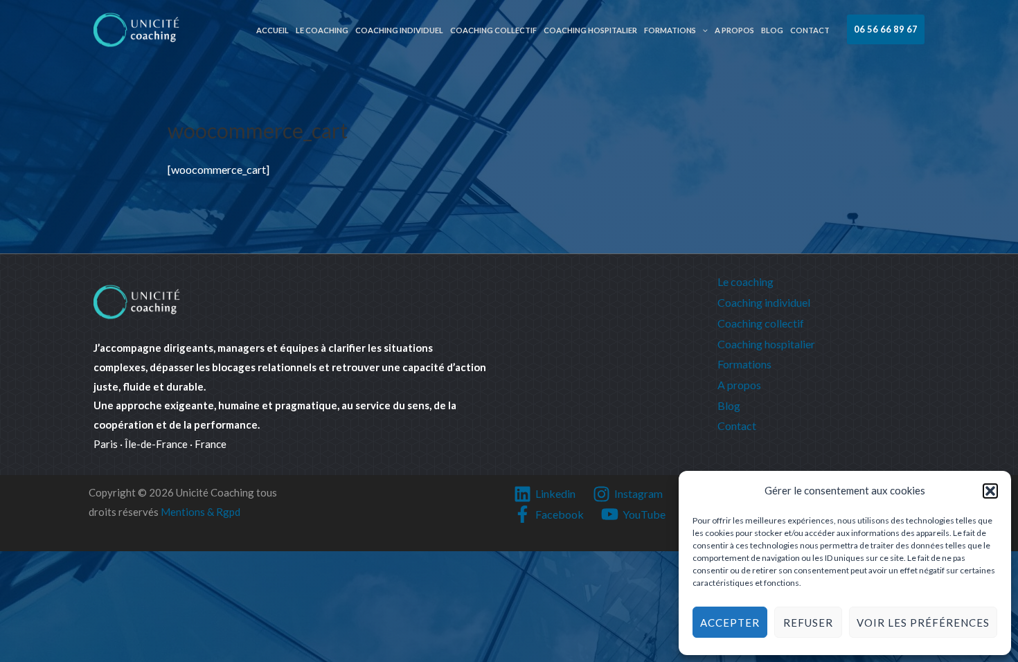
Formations (670, 30)
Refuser (808, 622)
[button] (990, 491)
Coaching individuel (399, 30)
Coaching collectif (493, 30)
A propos (734, 30)
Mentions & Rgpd (200, 512)
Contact (810, 30)
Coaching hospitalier (590, 30)
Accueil (272, 30)
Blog (772, 30)
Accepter (730, 622)
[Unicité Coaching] (136, 28)
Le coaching (322, 30)
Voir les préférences (923, 622)
